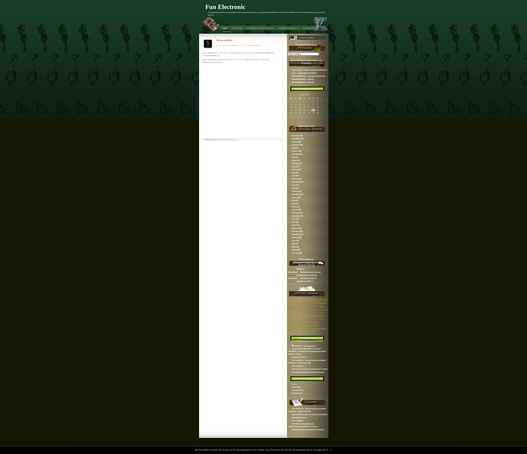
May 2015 (295, 157)
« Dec (291, 119)
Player (322, 306)
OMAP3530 (310, 306)
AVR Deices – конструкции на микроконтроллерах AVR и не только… (307, 352)
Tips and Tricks (244, 45)
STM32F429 (323, 310)
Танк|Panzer (300, 269)
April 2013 (295, 176)
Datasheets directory (299, 357)
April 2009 (295, 247)
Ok (331, 450)
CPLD (310, 299)
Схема (291, 322)
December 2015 (297, 154)
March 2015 (296, 160)
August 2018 (296, 142)
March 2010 (296, 225)
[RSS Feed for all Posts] (321, 30)
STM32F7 (316, 310)
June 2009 (295, 240)
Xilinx (321, 312)
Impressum (227, 31)
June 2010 (295, 219)
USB (297, 312)
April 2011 (295, 203)
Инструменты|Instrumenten (304, 316)
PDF (317, 307)
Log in (294, 384)
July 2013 (295, 173)
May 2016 (295, 148)
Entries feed (296, 387)
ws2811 (316, 313)
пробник (305, 329)
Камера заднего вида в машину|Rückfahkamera (309, 70)
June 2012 (295, 185)
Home (225, 28)
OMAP (302, 306)
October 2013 (296, 169)
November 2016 (297, 145)
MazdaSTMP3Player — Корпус (303, 79)
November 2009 (297, 234)
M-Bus (313, 303)
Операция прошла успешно (310, 272)
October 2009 (296, 237)
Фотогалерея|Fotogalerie (312, 28)
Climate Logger (237, 28)
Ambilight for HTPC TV (308, 278)
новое (309, 325)
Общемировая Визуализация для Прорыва (308, 372)
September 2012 (297, 182)
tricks (293, 313)
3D (289, 300)
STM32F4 (308, 310)
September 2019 (297, 138)
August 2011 (296, 197)
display (316, 299)
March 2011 (296, 206)
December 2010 (297, 213)
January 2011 (296, 210)
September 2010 (297, 216)
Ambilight (294, 300)
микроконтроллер (297, 325)
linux (290, 303)
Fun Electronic (225, 6)
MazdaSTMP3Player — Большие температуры (308, 76)
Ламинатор (293, 318)
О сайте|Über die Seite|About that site (260, 28)
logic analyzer (302, 303)
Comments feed (297, 390)
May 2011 (295, 200)
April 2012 (295, 188)
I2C (322, 300)
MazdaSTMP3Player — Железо (303, 82)
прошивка (293, 332)
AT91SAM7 (302, 300)
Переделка (304, 319)
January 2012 (296, 191)
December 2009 (297, 231)
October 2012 (296, 179)
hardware (223, 139)
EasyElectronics (223, 52)
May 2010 (295, 222)
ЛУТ (322, 316)
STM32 (299, 309)
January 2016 (296, 151)
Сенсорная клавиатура (316, 319)
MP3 (295, 306)
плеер (315, 325)
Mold (290, 306)
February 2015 (297, 163)
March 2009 (296, 250)
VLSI (302, 312)
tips (289, 313)
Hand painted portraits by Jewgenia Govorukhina (309, 369)
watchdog (308, 313)
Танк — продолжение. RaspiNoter (304, 73)
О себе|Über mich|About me (288, 28)
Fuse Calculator (297, 366)
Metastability (224, 40)
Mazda (321, 302)
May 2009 (295, 244)
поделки (295, 328)
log (293, 303)
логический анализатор (307, 322)
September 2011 (297, 194)
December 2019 (297, 135)
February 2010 (297, 228)
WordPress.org (297, 393)
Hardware (236, 45)
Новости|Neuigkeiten (255, 45)
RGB (289, 310)
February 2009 (297, 253)
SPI (292, 309)
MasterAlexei (293, 272)
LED (325, 300)
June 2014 (295, 166)
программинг (317, 328)
